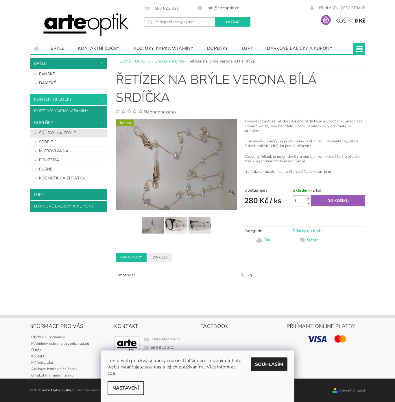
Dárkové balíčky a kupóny (299, 48)
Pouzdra (49, 160)
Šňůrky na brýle (57, 133)
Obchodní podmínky (48, 337)
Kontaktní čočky (98, 48)
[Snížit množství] (308, 203)
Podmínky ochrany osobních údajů (60, 343)
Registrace (354, 7)
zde (111, 373)
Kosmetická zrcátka (62, 178)
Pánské (47, 74)
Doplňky (217, 48)
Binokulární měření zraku (52, 375)
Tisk (267, 240)
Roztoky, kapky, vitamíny (163, 48)
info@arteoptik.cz (165, 339)
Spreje (46, 142)
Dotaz (312, 240)
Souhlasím (269, 364)
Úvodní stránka (37, 48)
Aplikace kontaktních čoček (54, 369)
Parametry (131, 257)
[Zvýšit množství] (308, 198)
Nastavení (125, 388)
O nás (36, 350)
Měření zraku (42, 362)
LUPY (247, 48)
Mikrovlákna (54, 151)
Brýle (57, 48)
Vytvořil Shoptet (352, 390)
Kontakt (37, 356)
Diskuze (160, 257)
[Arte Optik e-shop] (86, 24)
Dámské (47, 83)
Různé (46, 169)
